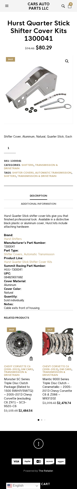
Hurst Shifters (13, 238)
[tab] (38, 196)
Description (38, 195)
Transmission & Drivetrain (36, 176)
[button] (7, 6)
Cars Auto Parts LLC (39, 6)
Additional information (38, 203)
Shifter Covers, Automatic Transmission (41, 172)
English (17, 485)
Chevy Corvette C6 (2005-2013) (17, 368)
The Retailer (45, 470)
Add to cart (31, 358)
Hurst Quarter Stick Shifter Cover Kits (28, 261)
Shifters (28, 165)
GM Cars (27, 369)
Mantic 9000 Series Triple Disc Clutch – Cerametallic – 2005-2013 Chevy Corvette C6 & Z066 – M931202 (57, 388)
